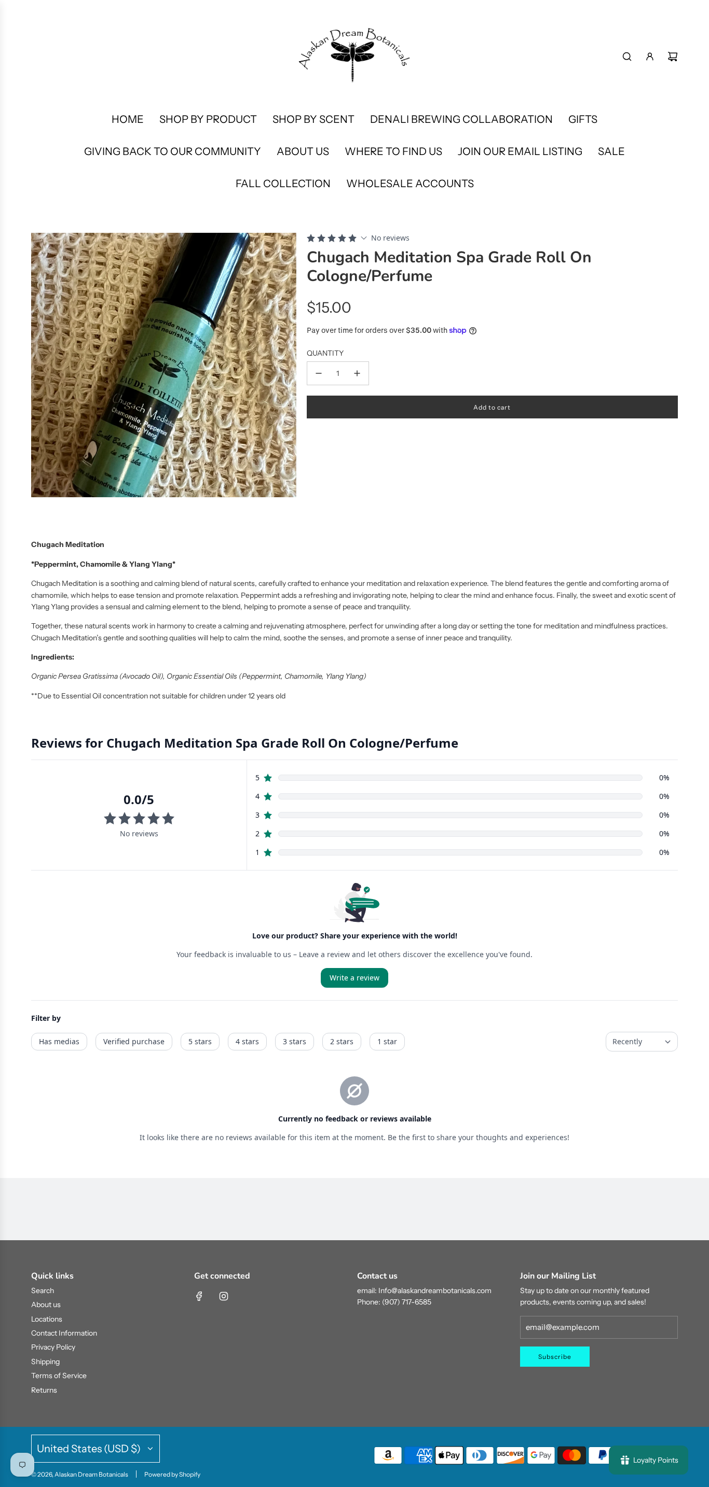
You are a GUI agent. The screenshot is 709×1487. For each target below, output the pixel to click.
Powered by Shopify (172, 1474)
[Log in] (649, 56)
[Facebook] (199, 1296)
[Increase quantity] (357, 373)
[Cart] (672, 56)
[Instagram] (223, 1296)
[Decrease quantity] (318, 373)
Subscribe (554, 1356)
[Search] (627, 56)
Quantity (325, 353)
